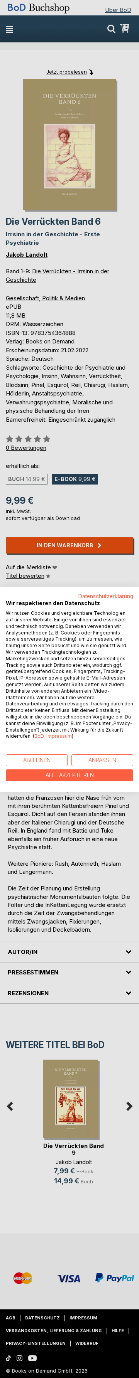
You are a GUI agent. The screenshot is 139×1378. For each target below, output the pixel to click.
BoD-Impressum (53, 736)
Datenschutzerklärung (105, 596)
